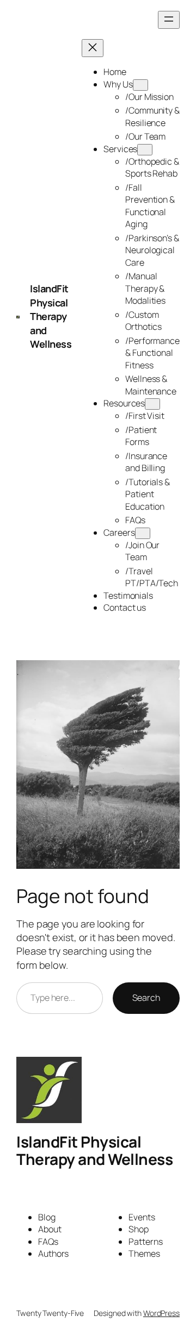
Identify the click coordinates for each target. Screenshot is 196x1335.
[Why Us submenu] (140, 85)
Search (146, 998)
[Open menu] (169, 20)
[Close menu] (92, 48)
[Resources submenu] (152, 404)
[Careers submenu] (142, 533)
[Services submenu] (144, 149)
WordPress (161, 1313)
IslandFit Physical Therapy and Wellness (50, 316)
